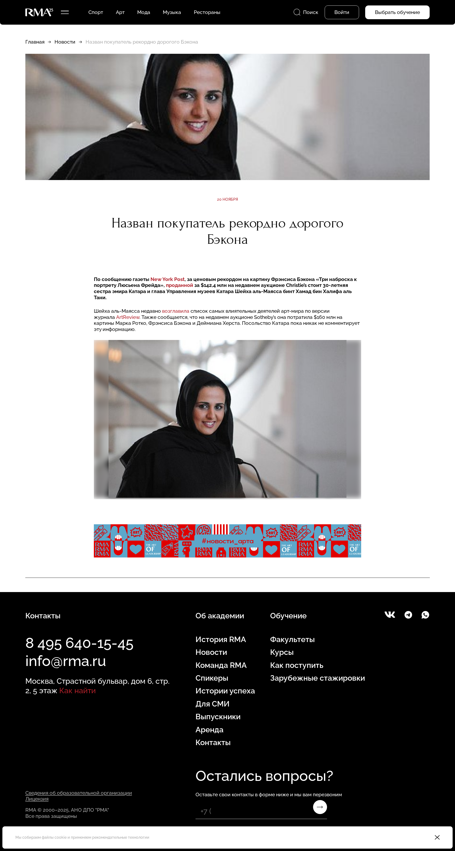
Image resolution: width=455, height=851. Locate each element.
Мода (143, 12)
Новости (65, 42)
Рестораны (207, 12)
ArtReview (127, 317)
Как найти (77, 690)
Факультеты (292, 639)
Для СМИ (213, 703)
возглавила (175, 311)
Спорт (95, 12)
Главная (35, 42)
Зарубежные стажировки (317, 678)
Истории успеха (225, 690)
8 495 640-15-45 (79, 642)
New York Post (167, 279)
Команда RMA (221, 665)
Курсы (282, 652)
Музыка (172, 12)
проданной (179, 285)
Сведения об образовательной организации (78, 793)
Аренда (209, 729)
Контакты (213, 742)
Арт (120, 12)
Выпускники (218, 716)
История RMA (221, 639)
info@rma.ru (65, 660)
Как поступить (296, 665)
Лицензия (37, 799)
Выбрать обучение (397, 12)
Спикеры (212, 678)
